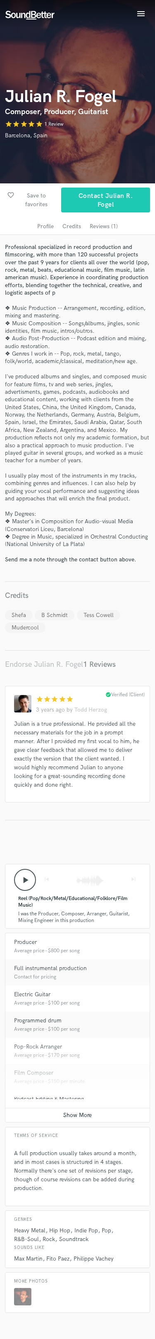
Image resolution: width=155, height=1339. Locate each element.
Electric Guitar (32, 994)
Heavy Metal (29, 1230)
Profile (45, 226)
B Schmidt (54, 615)
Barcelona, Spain (26, 135)
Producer (25, 942)
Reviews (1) (104, 226)
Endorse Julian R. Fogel (44, 664)
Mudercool (25, 627)
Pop (106, 1230)
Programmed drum (38, 1020)
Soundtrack (73, 1239)
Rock (49, 1239)
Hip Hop (59, 1230)
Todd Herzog (90, 709)
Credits (71, 226)
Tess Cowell (98, 615)
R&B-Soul (26, 1239)
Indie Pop (86, 1230)
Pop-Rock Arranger (38, 1046)
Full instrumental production (50, 968)
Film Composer (33, 1072)
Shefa (19, 615)
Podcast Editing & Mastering (49, 1098)
